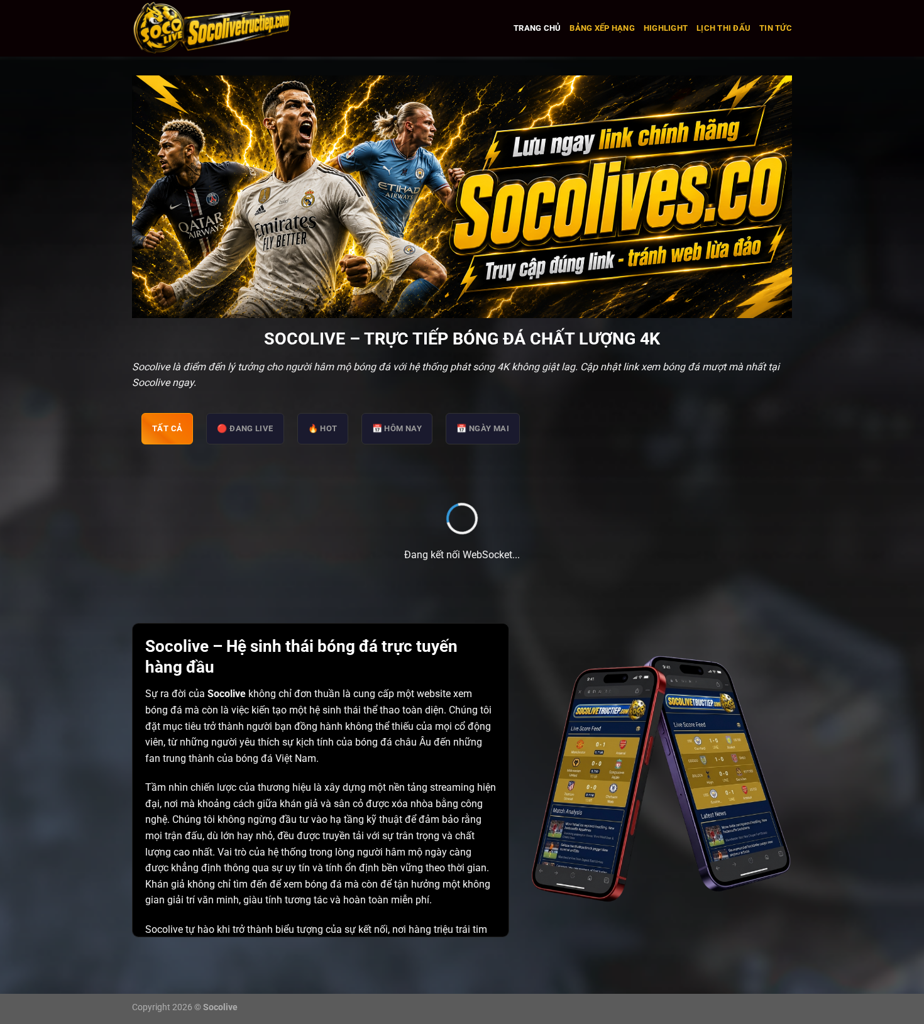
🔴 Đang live (245, 428)
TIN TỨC (775, 28)
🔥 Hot (323, 428)
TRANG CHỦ (537, 28)
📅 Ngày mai (482, 428)
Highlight (666, 28)
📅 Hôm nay (397, 428)
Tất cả (167, 428)
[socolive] (247, 28)
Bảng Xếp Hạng (601, 28)
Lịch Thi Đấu (723, 28)
